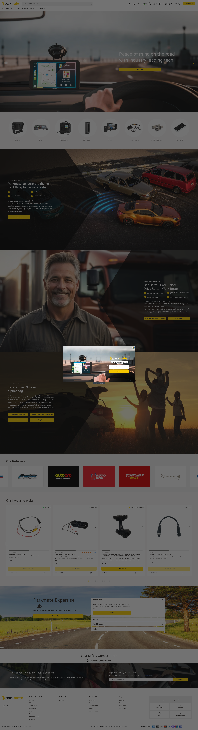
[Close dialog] (134, 348)
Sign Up (119, 371)
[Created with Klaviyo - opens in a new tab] (99, 383)
